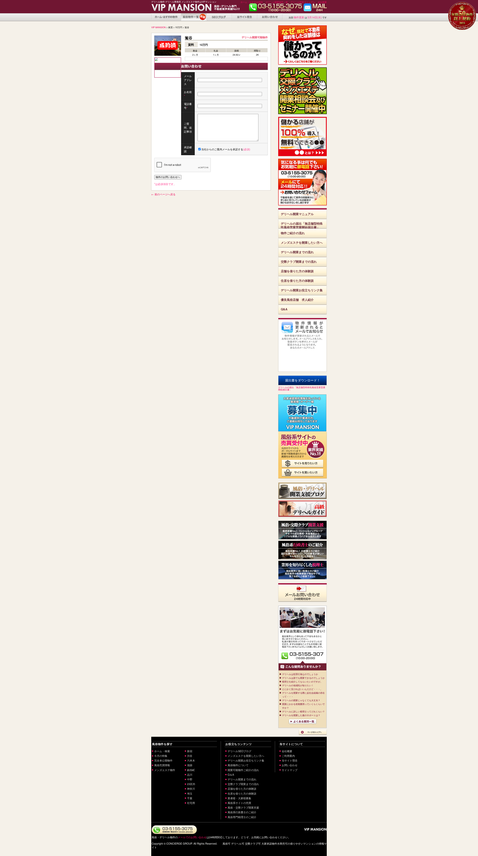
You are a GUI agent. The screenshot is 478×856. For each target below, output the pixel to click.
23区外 (191, 784)
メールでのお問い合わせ (192, 837)
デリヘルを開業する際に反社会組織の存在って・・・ (303, 694)
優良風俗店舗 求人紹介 (297, 299)
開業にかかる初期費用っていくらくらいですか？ (303, 705)
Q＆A (231, 774)
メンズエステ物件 (164, 770)
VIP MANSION (158, 27)
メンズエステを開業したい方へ (302, 242)
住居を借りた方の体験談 (297, 280)
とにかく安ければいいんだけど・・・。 (302, 689)
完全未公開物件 (163, 760)
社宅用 (191, 803)
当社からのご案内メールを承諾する (225, 149)
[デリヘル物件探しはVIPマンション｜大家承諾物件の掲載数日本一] (177, 9)
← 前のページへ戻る (163, 194)
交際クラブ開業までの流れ (299, 261)
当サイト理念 (244, 17)
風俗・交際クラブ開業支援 (243, 807)
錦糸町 (191, 770)
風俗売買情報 (162, 765)
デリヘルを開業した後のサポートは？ (301, 715)
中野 (189, 779)
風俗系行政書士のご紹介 (242, 812)
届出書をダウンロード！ (302, 380)
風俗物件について (194, 17)
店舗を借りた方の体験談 (297, 271)
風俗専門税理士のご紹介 (242, 817)
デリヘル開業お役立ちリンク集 (302, 290)
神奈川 (191, 788)
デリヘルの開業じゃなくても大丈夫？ (301, 700)
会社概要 (322, 2)
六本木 (191, 760)
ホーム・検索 (162, 751)
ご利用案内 (288, 756)
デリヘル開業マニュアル (303, 2)
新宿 (189, 751)
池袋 (189, 765)
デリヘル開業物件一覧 (277, 2)
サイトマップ (289, 770)
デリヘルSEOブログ (239, 751)
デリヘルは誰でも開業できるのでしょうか (303, 677)
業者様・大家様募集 (239, 798)
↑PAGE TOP (313, 732)
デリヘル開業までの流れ (297, 252)
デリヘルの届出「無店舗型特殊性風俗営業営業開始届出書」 (302, 225)
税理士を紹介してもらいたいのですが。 (302, 681)
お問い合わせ (315, 8)
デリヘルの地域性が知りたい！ (298, 685)
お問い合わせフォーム (302, 193)
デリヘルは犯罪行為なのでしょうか (300, 674)
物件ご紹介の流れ (293, 233)
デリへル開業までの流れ (242, 779)
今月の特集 (160, 756)
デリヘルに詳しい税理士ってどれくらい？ (303, 711)
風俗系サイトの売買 (239, 803)
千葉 (189, 798)
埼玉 (189, 793)
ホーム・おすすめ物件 (251, 2)
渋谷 (189, 756)
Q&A (284, 309)
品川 (189, 774)
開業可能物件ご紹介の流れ (243, 770)
